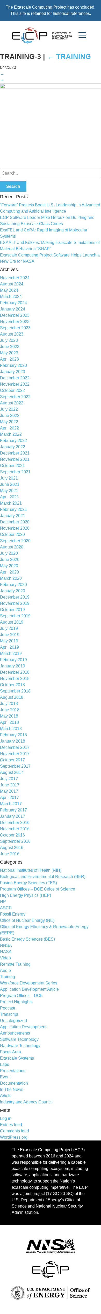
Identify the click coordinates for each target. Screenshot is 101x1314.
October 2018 (12, 685)
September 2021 (15, 472)
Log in (5, 1118)
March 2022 (11, 434)
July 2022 (9, 409)
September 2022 (15, 397)
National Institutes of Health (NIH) (30, 870)
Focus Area (10, 1052)
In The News (11, 1089)
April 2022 (9, 428)
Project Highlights (16, 1002)
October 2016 (12, 835)
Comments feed (14, 1131)
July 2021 (9, 478)
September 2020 (15, 541)
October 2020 (12, 534)
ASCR (6, 908)
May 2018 (9, 716)
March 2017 (11, 804)
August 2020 (11, 547)
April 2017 (9, 797)
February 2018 (13, 735)
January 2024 (12, 309)
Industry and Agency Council (26, 1102)
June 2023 (9, 346)
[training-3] (50, 87)
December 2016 (15, 822)
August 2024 (11, 284)
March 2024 (11, 296)
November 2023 (15, 321)
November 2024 (15, 278)
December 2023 (15, 315)
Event (5, 1077)
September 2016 (15, 841)
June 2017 (9, 785)
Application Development (23, 1027)
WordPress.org (13, 1137)
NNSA (6, 945)
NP (3, 901)
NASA (6, 951)
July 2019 (9, 628)
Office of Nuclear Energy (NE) (27, 920)
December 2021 (15, 453)
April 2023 (9, 359)
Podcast (7, 1008)
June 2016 (9, 854)
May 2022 (9, 422)
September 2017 (15, 766)
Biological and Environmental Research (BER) (42, 876)
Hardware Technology (20, 1045)
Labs (4, 1064)
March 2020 (11, 578)
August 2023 (11, 334)
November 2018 (15, 678)
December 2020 (15, 522)
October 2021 (12, 465)
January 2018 (12, 741)
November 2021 (15, 459)
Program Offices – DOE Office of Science (37, 889)
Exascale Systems (17, 1058)
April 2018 (9, 722)
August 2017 (11, 772)
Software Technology (19, 1039)
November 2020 (15, 528)
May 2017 (9, 791)
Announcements (15, 1033)
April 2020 (9, 572)
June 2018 (9, 710)
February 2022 (13, 440)
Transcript (9, 1014)
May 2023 (9, 353)
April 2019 (9, 647)
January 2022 (12, 447)
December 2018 (15, 672)
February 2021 (13, 509)
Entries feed (11, 1124)
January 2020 (12, 591)
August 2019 (11, 622)
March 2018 (11, 728)
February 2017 (13, 810)
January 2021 (12, 515)
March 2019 (11, 653)
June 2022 (9, 415)
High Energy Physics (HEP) (25, 895)
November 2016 (15, 829)
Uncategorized (13, 1020)
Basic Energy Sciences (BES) (27, 939)
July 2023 (9, 340)
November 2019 (15, 603)
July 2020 (9, 553)
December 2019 (15, 597)
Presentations (12, 1070)
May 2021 (9, 490)
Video (5, 958)
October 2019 (12, 609)
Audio (5, 970)
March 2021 (11, 503)
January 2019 (12, 666)
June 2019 (9, 634)
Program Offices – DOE (21, 995)
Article (6, 1096)
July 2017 (9, 779)
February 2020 (13, 584)
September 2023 (15, 328)
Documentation (14, 1083)
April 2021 (9, 497)
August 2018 (11, 697)
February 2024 (13, 303)
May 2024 (9, 290)
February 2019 (13, 660)
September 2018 (15, 691)
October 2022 (12, 390)
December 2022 (15, 378)
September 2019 (15, 616)
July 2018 (9, 703)
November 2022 (15, 384)
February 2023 (13, 365)
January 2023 (12, 371)
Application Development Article (29, 989)
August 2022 (11, 403)
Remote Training (15, 964)
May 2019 (9, 641)
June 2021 (9, 484)
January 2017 (12, 816)
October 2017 (12, 760)
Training (69, 57)
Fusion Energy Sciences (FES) (28, 883)
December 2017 (15, 747)
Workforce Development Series (28, 983)
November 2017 (15, 753)
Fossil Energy (12, 914)
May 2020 (9, 566)
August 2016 (11, 847)
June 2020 (9, 559)
